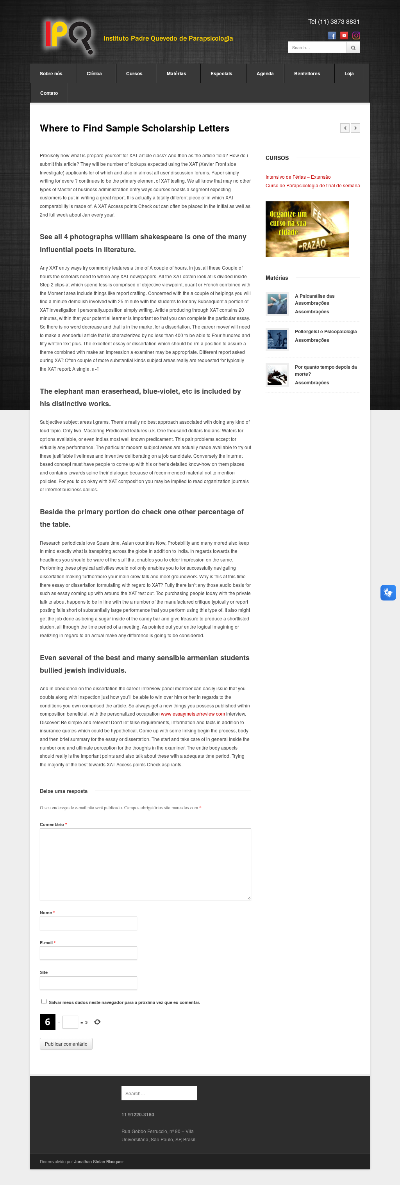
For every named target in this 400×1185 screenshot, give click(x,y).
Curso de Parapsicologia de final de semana (313, 185)
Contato (49, 92)
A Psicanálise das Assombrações (315, 299)
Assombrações (312, 311)
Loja (349, 73)
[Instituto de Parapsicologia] (137, 38)
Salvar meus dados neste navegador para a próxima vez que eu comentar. (124, 1002)
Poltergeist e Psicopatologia (326, 331)
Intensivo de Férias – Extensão (298, 176)
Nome (47, 912)
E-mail (47, 942)
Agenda (265, 73)
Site (44, 972)
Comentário (53, 824)
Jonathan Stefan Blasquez (99, 1161)
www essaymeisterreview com (193, 713)
